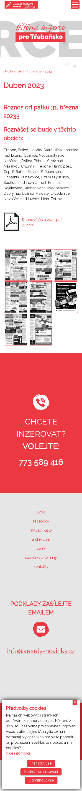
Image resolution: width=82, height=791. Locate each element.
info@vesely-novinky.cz (41, 651)
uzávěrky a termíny (41, 557)
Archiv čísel (34, 71)
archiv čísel (41, 539)
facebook (41, 521)
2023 (48, 71)
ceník (41, 548)
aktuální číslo (41, 530)
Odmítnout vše (41, 780)
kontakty (41, 566)
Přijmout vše (41, 763)
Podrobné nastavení (41, 771)
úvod (41, 512)
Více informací (18, 753)
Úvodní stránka (14, 71)
